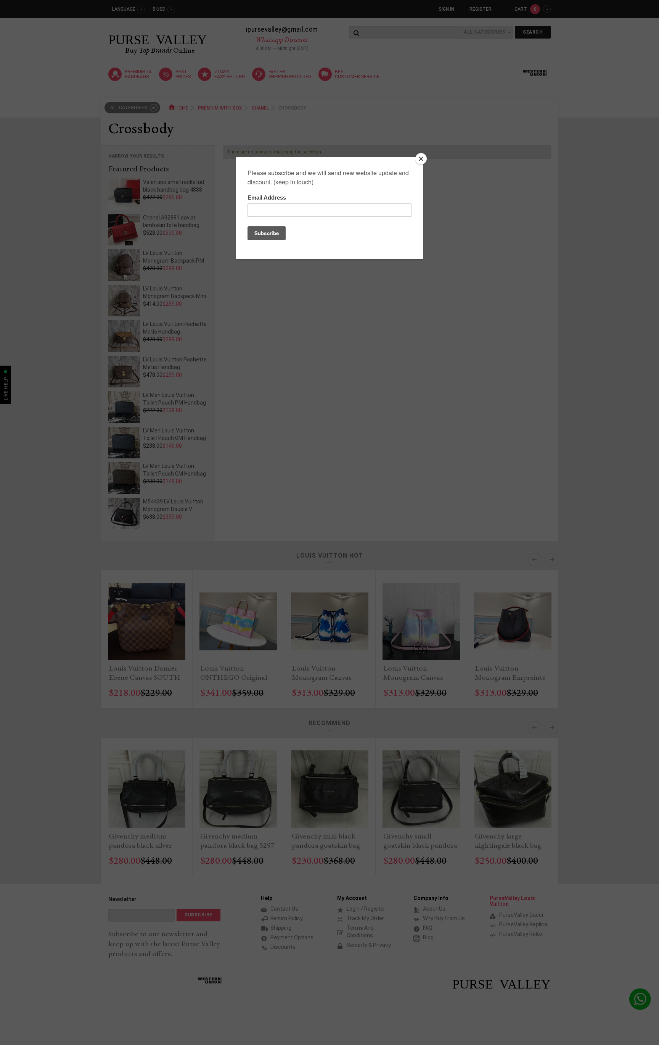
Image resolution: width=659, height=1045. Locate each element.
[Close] (421, 158)
